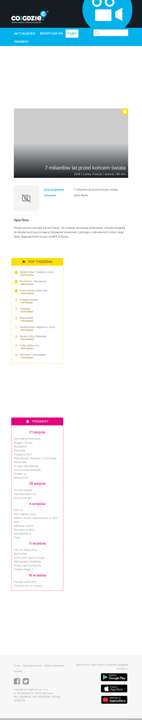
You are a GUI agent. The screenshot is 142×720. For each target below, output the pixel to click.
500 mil (18, 510)
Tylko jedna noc (29, 345)
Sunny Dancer (22, 497)
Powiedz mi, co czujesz (28, 585)
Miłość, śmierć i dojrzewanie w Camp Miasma (37, 518)
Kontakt (18, 671)
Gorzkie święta (23, 490)
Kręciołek (19, 450)
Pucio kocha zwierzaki (33, 290)
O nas (17, 665)
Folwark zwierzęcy (25, 581)
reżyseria (50, 195)
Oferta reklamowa (54, 665)
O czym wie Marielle (26, 466)
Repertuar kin (51, 33)
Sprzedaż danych (32, 665)
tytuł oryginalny (54, 189)
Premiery (21, 41)
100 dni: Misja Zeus (25, 549)
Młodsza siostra (23, 525)
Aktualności (24, 33)
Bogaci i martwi (23, 442)
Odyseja (25, 308)
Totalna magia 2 (23, 569)
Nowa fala (20, 462)
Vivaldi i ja (20, 473)
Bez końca (20, 553)
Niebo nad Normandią (27, 565)
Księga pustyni (29, 299)
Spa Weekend (22, 533)
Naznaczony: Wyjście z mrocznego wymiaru (38, 327)
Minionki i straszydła (33, 354)
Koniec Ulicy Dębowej (33, 336)
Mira (16, 522)
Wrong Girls (21, 477)
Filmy (72, 33)
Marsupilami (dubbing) (27, 561)
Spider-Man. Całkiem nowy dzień (38, 272)
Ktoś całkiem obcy (25, 514)
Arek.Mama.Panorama (27, 438)
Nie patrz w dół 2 (24, 529)
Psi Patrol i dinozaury (33, 281)
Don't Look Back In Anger (29, 557)
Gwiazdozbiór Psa (25, 494)
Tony (17, 537)
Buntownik (26, 317)
